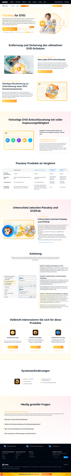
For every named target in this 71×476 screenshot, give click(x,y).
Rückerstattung (48, 469)
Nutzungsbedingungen (26, 469)
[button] (57, 6)
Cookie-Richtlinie (55, 469)
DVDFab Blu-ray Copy (58, 340)
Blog (16, 460)
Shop (3, 457)
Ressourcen (18, 457)
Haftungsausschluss (10, 469)
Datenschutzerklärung (34, 469)
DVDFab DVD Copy (13, 340)
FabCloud (4, 460)
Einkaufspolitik (41, 469)
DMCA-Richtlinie (18, 469)
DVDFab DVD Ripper (35, 340)
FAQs (17, 6)
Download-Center (5, 455)
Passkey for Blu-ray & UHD (39, 172)
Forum (17, 459)
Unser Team (31, 457)
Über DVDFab (31, 455)
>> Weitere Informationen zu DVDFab (45, 244)
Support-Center (18, 455)
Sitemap (59, 469)
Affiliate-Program (32, 459)
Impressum (4, 469)
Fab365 (3, 459)
